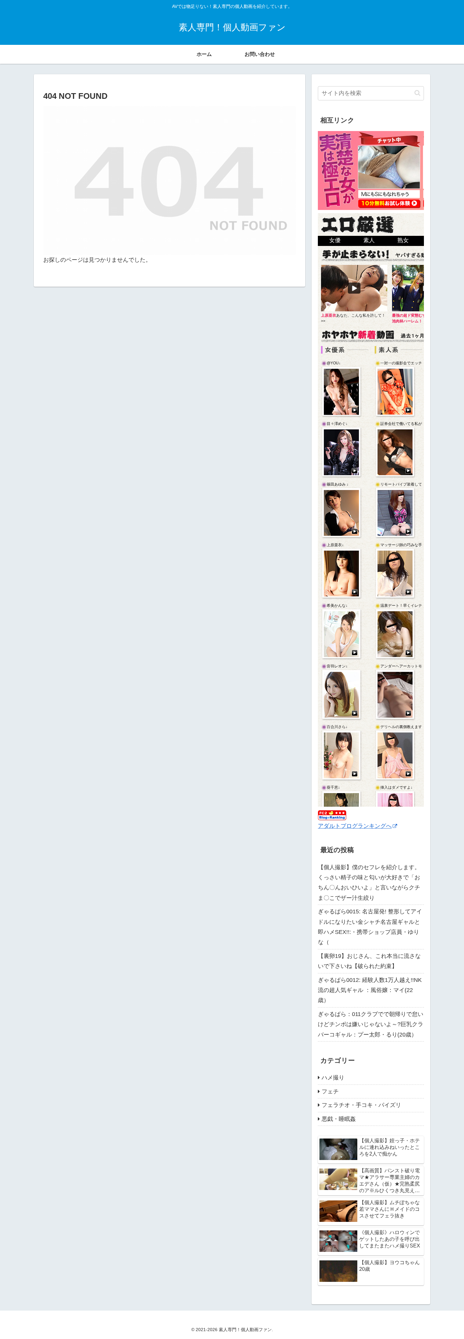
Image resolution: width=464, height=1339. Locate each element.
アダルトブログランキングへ (355, 826)
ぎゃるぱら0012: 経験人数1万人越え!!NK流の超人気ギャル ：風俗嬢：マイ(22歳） (370, 990)
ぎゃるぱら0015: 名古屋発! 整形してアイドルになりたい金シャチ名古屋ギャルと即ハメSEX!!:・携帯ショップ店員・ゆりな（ (370, 926)
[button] (417, 93)
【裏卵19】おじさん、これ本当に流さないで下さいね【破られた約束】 (369, 961)
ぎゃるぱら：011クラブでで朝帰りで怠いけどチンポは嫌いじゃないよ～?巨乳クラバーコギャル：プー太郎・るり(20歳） (370, 1024)
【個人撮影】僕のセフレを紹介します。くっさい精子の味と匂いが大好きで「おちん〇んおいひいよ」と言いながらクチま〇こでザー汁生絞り (369, 882)
